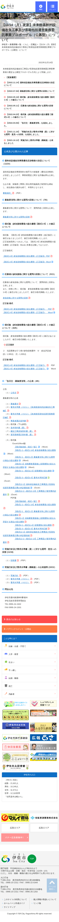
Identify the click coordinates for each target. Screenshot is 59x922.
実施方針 (15, 576)
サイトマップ (9, 907)
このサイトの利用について (15, 899)
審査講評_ (7, 193)
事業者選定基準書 (18, 421)
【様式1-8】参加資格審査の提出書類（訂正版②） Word (28, 313)
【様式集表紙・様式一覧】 (25, 447)
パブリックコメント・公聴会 (18, 629)
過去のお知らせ (13, 619)
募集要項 (14, 404)
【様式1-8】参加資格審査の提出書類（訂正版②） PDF (27, 309)
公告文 (13, 393)
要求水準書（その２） (20, 582)
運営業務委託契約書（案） (22, 435)
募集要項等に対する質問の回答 (16, 217)
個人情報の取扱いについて (44, 899)
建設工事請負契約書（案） (22, 431)
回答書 (13, 560)
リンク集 (37, 903)
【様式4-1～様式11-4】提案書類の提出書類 (33, 471)
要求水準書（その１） (20, 579)
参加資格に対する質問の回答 (15, 298)
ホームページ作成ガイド (14, 903)
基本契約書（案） (18, 428)
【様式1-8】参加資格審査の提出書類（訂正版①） (24, 365)
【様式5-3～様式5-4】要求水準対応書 (30, 478)
